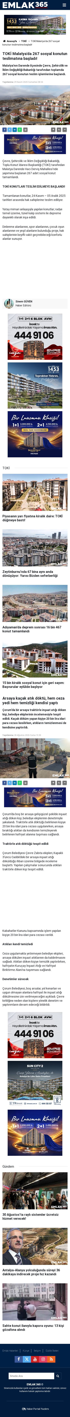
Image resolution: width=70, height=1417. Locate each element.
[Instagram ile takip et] (43, 1359)
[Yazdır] (25, 130)
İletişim (37, 1350)
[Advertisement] (35, 269)
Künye (26, 1350)
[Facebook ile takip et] (19, 1359)
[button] (53, 130)
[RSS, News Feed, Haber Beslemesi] (51, 1359)
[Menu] (64, 5)
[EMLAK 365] (25, 4)
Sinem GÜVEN (23, 301)
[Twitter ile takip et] (27, 1359)
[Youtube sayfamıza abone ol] (35, 1359)
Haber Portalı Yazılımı (38, 1409)
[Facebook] (4, 130)
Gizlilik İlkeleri (52, 1350)
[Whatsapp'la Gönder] (20, 130)
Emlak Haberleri (10, 1350)
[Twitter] (9, 130)
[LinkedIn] (15, 130)
